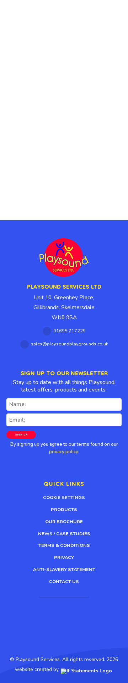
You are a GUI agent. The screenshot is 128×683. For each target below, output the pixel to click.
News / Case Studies (64, 534)
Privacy (64, 557)
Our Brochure (64, 521)
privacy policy (63, 451)
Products (64, 509)
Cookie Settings (64, 497)
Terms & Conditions (64, 545)
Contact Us (64, 581)
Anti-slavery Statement (64, 569)
